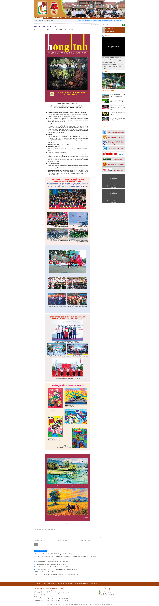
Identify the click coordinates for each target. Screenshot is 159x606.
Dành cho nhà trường (82, 583)
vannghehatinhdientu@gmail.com (46, 597)
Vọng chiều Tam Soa (109, 62)
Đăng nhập (94, 583)
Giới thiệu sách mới (50, 583)
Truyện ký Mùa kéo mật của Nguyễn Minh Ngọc (51, 566)
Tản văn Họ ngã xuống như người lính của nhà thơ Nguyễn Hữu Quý (57, 569)
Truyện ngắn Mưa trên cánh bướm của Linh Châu (52, 561)
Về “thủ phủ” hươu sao (45, 572)
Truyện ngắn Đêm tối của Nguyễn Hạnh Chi (50, 564)
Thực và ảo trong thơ (44, 559)
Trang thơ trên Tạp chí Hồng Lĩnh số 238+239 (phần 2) (53, 554)
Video (107, 36)
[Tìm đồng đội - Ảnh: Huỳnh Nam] (113, 81)
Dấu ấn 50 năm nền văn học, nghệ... (113, 57)
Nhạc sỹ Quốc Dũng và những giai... (113, 60)
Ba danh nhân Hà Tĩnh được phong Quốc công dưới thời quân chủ (56, 574)
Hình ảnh (108, 72)
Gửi (36, 544)
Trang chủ (38, 583)
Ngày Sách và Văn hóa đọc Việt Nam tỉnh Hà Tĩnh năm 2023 (117, 107)
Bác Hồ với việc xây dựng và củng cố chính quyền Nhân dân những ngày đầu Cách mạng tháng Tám (65, 556)
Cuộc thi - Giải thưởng (65, 583)
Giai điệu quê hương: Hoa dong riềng (113, 64)
